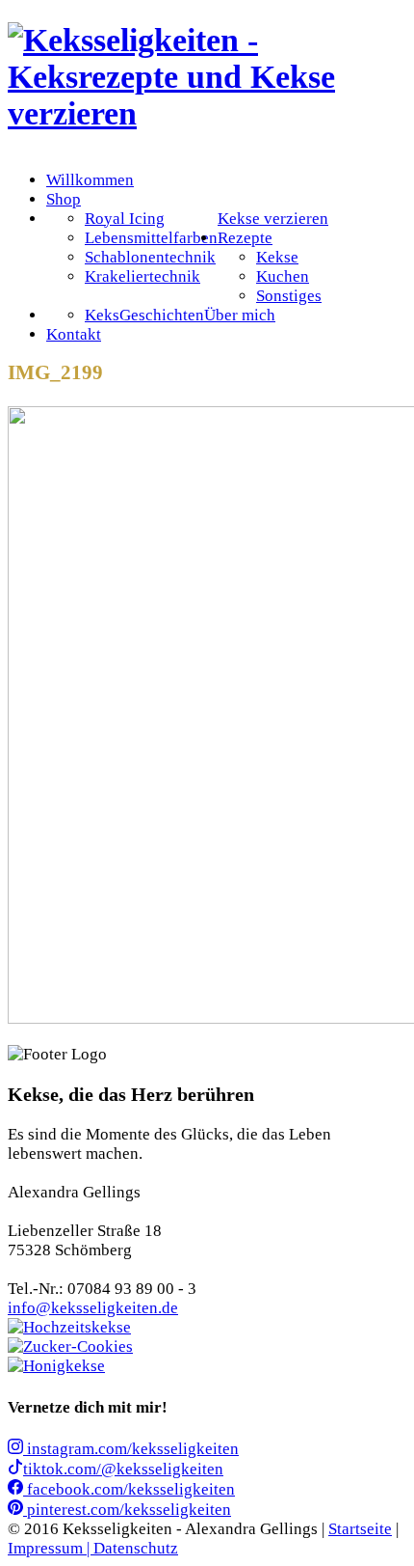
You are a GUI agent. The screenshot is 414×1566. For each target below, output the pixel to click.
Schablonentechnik (150, 257)
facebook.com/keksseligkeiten (129, 1489)
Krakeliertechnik (142, 276)
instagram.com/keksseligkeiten (131, 1449)
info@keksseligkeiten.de (93, 1308)
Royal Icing (125, 218)
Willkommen (90, 180)
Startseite (360, 1529)
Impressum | (50, 1548)
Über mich (239, 315)
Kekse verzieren (273, 218)
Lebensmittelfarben (151, 238)
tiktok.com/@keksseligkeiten (123, 1469)
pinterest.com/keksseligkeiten (127, 1509)
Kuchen (282, 276)
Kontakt (73, 334)
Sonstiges (289, 296)
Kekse (277, 257)
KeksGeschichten (144, 315)
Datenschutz (135, 1548)
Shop (63, 199)
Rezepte (245, 238)
